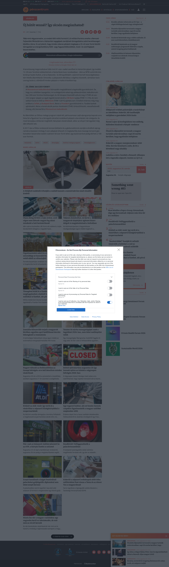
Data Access (85, 317)
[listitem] (85, 277)
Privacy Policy (96, 317)
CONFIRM (71, 310)
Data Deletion (74, 317)
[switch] (109, 281)
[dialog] (85, 283)
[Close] (119, 250)
